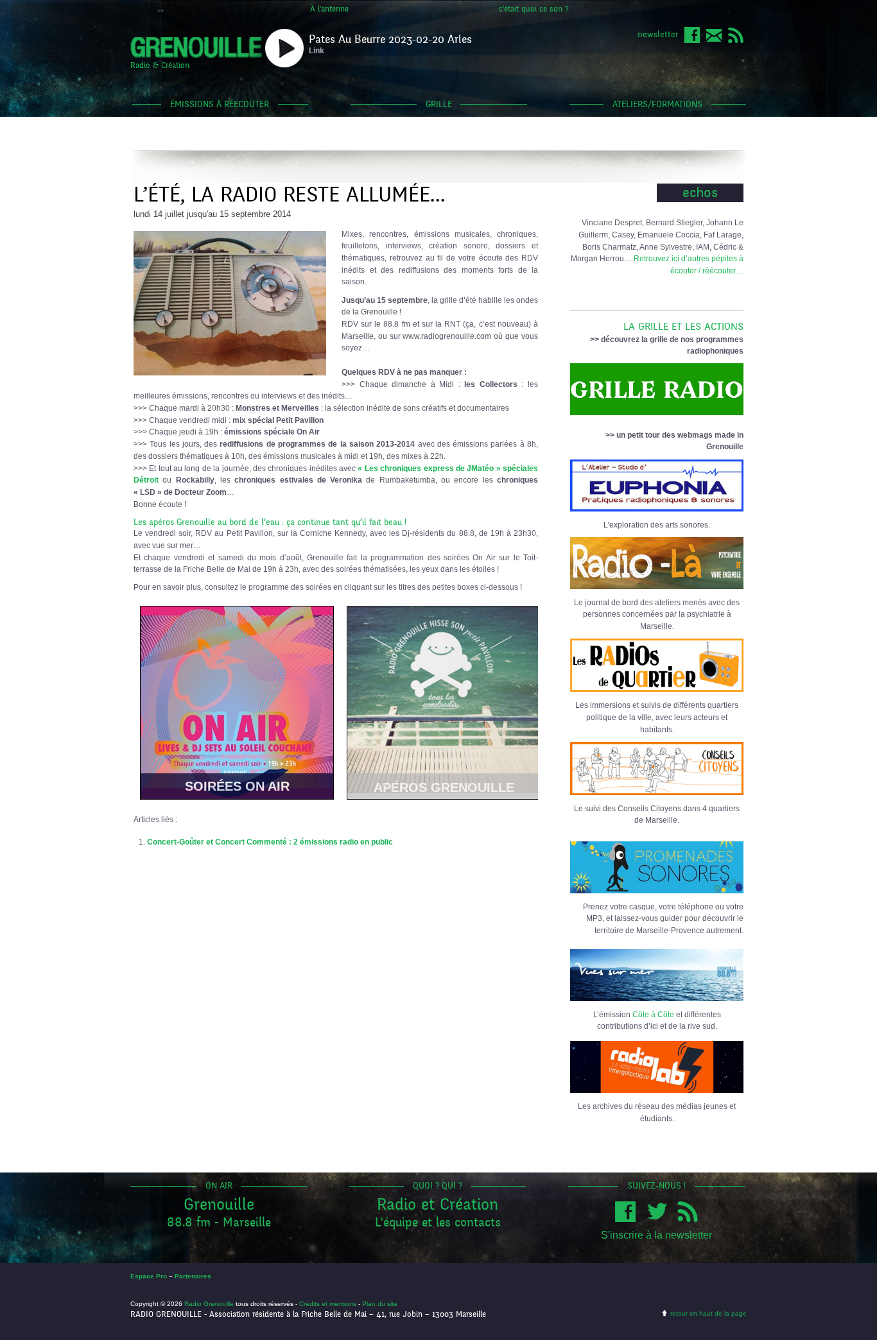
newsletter (658, 34)
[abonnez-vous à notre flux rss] (735, 41)
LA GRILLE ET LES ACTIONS (683, 326)
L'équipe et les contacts (438, 1222)
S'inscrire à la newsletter (656, 1235)
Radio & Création (159, 65)
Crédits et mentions (327, 1303)
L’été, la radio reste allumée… (289, 194)
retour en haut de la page (708, 1313)
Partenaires (193, 1276)
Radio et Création (437, 1204)
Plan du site (379, 1303)
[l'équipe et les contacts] (714, 41)
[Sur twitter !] (660, 1219)
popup (284, 48)
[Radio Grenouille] (196, 55)
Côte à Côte (653, 1014)
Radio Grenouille (209, 1303)
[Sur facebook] (628, 1219)
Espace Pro (148, 1276)
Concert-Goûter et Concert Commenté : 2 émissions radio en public (270, 842)
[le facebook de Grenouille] (692, 41)
